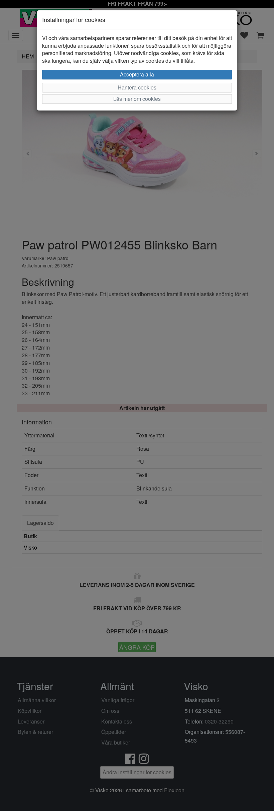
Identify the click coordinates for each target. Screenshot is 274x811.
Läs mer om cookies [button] (137, 99)
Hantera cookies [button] (137, 87)
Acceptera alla (137, 74)
